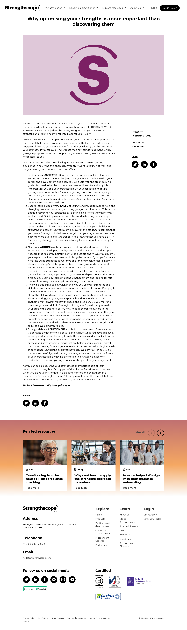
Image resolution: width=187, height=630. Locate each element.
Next (160, 433)
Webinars (125, 534)
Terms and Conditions (76, 618)
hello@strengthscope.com (37, 558)
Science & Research (130, 526)
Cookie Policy (43, 618)
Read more (32, 488)
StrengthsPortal (152, 519)
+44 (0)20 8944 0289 (34, 544)
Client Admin (150, 514)
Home (98, 514)
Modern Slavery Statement (100, 618)
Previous (151, 433)
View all (140, 432)
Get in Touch (169, 8)
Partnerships (102, 545)
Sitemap (26, 621)
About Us (125, 514)
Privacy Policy (29, 618)
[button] (55, 8)
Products (100, 519)
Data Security (58, 618)
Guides (123, 530)
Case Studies (126, 539)
